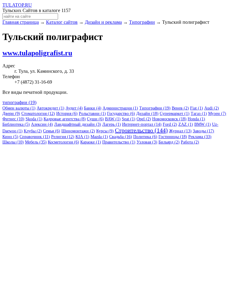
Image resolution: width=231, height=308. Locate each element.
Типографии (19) (155, 108)
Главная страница (20, 22)
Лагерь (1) (111, 124)
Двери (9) (11, 113)
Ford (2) (170, 124)
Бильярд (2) (169, 142)
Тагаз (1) (199, 113)
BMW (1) (202, 124)
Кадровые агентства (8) (65, 119)
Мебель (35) (36, 142)
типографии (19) (19, 102)
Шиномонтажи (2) (78, 131)
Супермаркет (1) (174, 113)
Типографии (142, 22)
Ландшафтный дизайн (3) (77, 124)
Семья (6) (51, 131)
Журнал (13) (180, 131)
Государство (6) (121, 113)
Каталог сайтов (62, 22)
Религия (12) (62, 136)
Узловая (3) (147, 142)
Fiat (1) (196, 108)
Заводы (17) (203, 131)
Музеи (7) (217, 113)
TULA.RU (17, 5)
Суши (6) (95, 119)
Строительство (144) (141, 130)
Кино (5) (10, 136)
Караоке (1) (90, 142)
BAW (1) (113, 119)
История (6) (67, 113)
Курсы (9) (105, 131)
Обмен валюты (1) (18, 108)
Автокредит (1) (50, 108)
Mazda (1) (99, 136)
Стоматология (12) (38, 113)
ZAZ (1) (185, 124)
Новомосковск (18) (169, 119)
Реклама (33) (199, 136)
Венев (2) (180, 108)
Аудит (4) (74, 108)
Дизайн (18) (147, 113)
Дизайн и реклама (103, 22)
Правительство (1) (118, 142)
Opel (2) (144, 119)
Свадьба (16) (120, 136)
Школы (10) (13, 142)
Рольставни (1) (92, 113)
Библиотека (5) (16, 124)
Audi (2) (211, 108)
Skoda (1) (34, 119)
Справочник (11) (35, 136)
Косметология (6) (63, 142)
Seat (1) (128, 119)
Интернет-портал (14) (142, 124)
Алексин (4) (42, 124)
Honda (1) (196, 119)
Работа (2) (190, 142)
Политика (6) (145, 136)
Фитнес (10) (13, 119)
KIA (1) (82, 136)
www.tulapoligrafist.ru (37, 53)
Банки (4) (92, 108)
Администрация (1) (120, 108)
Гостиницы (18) (173, 136)
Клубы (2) (33, 131)
